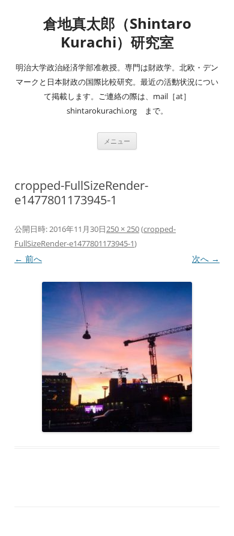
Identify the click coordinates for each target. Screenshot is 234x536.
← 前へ (28, 258)
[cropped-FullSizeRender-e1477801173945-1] (117, 357)
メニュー (117, 140)
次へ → (206, 258)
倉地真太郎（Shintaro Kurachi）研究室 (117, 33)
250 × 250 (122, 229)
